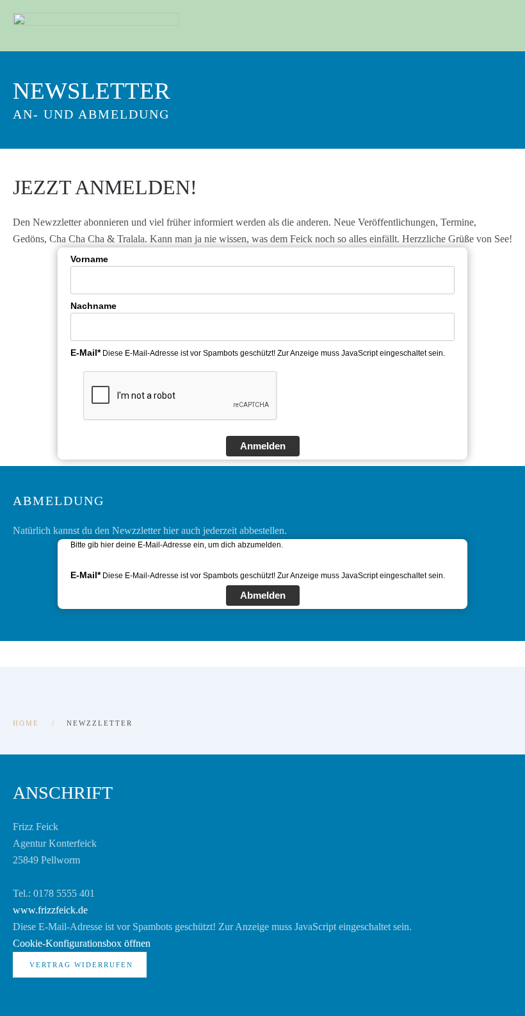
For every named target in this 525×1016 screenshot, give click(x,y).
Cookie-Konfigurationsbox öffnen (81, 943)
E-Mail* (85, 352)
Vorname (89, 259)
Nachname (93, 306)
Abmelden (263, 595)
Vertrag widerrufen (81, 965)
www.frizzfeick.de (50, 909)
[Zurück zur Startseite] (96, 25)
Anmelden (263, 445)
